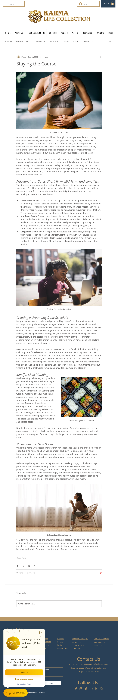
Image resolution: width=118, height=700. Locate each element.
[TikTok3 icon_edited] (86, 688)
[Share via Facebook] (17, 566)
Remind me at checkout (24, 679)
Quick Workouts (22, 41)
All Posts (8, 41)
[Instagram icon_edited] (81, 688)
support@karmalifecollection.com (92, 668)
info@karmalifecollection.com (96, 664)
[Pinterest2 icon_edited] (101, 688)
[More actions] (100, 57)
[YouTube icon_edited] (91, 688)
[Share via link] (34, 566)
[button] (112, 3)
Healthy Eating (39, 41)
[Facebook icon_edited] (75, 688)
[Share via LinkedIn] (29, 566)
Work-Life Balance (71, 41)
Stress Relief (54, 41)
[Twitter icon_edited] (96, 688)
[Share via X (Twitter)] (23, 566)
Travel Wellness (89, 41)
